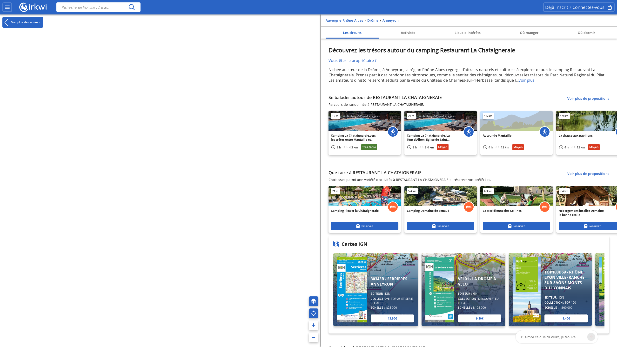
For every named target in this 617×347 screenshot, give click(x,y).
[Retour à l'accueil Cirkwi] (33, 7)
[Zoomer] (313, 325)
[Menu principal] (7, 7)
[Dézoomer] (313, 337)
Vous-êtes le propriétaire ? (352, 60)
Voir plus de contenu (25, 22)
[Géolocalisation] (313, 313)
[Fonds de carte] (313, 301)
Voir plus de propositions (588, 98)
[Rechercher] (132, 7)
